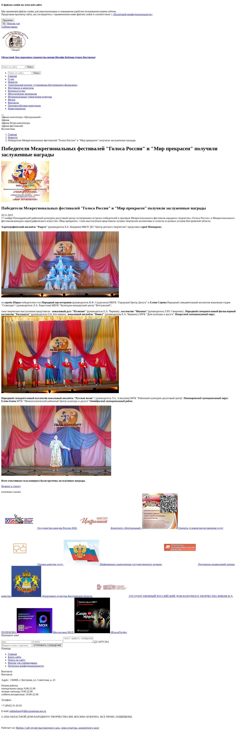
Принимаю (8, 20)
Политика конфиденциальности (26, 665)
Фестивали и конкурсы (21, 88)
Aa (4, 23)
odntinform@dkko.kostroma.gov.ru (28, 711)
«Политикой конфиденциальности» (133, 14)
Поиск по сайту (16, 660)
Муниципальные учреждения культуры (30, 96)
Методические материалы (22, 93)
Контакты (13, 102)
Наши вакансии (17, 108)
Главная (12, 76)
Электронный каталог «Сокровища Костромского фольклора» (43, 85)
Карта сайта (14, 657)
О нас (11, 79)
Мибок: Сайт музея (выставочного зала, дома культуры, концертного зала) (57, 727)
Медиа (11, 99)
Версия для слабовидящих (22, 663)
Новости (13, 82)
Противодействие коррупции (24, 105)
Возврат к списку (11, 486)
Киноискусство (16, 90)
